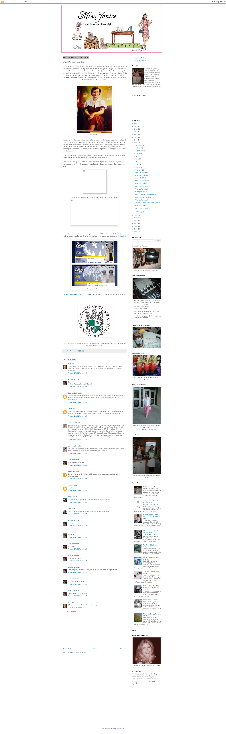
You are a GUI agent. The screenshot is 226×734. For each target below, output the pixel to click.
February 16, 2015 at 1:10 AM (77, 402)
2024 (136, 123)
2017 (136, 137)
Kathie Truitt (72, 471)
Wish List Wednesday (142, 172)
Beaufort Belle (73, 393)
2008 (136, 232)
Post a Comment (71, 612)
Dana (70, 508)
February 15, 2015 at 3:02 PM (77, 387)
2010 (136, 226)
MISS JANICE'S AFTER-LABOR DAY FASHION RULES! (151, 516)
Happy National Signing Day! (144, 197)
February (139, 170)
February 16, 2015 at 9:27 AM (77, 453)
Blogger (121, 728)
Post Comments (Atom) (78, 652)
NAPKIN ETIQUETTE (150, 487)
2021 (136, 132)
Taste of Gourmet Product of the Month (147, 203)
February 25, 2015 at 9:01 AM (77, 572)
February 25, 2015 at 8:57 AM (77, 526)
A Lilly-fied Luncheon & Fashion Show (150, 501)
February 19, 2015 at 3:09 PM (77, 514)
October (138, 148)
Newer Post (67, 649)
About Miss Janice (139, 58)
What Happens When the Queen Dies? (151, 531)
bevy (69, 364)
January (138, 212)
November (139, 145)
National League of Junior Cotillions (79, 294)
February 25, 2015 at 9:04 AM (77, 596)
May (137, 162)
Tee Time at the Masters (150, 545)
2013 (136, 218)
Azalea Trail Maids (141, 178)
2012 (136, 221)
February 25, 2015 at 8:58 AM (77, 537)
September (139, 151)
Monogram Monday (141, 175)
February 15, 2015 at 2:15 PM (77, 373)
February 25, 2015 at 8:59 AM (77, 561)
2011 (136, 223)
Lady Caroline (72, 422)
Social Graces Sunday (142, 186)
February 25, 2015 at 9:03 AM (77, 584)
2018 (136, 134)
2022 (136, 129)
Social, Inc (121, 236)
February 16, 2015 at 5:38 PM (77, 490)
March (138, 167)
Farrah (70, 485)
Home (95, 649)
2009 (136, 229)
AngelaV (71, 497)
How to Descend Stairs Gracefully (146, 194)
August (138, 153)
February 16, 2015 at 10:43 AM (78, 465)
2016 (136, 140)
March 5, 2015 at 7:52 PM (76, 607)
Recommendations (140, 60)
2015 (136, 143)
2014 (136, 215)
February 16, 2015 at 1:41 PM (77, 479)
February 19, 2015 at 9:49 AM (77, 502)
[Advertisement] (94, 630)
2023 (136, 126)
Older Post (123, 649)
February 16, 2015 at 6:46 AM (77, 416)
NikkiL (70, 409)
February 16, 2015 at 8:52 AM (77, 439)
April (137, 164)
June (137, 159)
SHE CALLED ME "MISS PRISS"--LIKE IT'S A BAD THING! (151, 587)
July (137, 156)
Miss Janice (72, 379)
